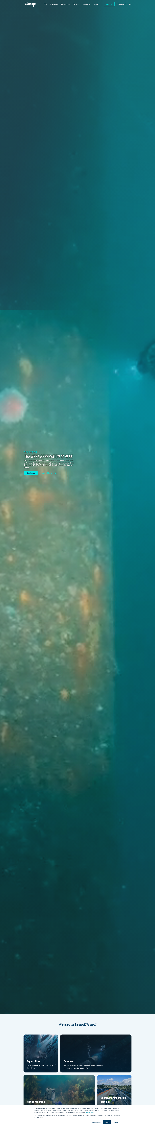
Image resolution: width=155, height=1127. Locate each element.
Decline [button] (116, 1122)
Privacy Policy (89, 1112)
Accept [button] (107, 1122)
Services (76, 4)
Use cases (54, 4)
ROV (45, 4)
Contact (109, 4)
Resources (86, 4)
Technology (65, 4)
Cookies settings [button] (97, 1122)
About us (97, 4)
